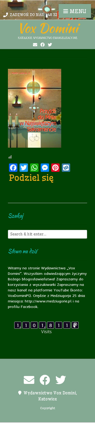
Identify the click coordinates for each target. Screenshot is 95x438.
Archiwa (17, 427)
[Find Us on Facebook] (42, 45)
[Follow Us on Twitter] (50, 45)
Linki (47, 427)
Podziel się (31, 177)
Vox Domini (47, 27)
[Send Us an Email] (35, 45)
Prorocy (77, 427)
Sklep (73, 433)
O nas (60, 427)
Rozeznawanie (51, 433)
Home (33, 427)
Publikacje (25, 433)
